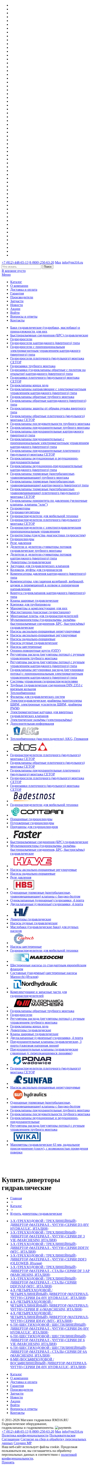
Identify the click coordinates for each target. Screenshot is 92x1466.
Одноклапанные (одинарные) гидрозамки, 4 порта (47, 900)
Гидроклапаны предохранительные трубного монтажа (50, 427)
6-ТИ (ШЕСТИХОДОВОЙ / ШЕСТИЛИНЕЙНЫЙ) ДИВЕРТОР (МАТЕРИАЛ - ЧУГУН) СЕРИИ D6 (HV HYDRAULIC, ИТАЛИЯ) (49, 1328)
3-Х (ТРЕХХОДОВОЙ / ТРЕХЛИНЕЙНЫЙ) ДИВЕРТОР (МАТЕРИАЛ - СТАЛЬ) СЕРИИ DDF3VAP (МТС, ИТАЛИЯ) (43, 1282)
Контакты (17, 320)
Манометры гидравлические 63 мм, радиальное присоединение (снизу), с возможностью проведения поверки (49, 1148)
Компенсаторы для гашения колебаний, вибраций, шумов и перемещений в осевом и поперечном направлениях (47, 585)
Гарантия (17, 293)
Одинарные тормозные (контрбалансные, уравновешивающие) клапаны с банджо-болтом (45, 894)
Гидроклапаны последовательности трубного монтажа (50, 424)
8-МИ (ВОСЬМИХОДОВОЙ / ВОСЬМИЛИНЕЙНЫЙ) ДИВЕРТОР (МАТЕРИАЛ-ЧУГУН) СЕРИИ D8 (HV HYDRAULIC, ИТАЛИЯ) (48, 1363)
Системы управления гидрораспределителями (44, 681)
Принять (8, 1462)
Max (58, 262)
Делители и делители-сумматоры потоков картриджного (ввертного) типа (40, 556)
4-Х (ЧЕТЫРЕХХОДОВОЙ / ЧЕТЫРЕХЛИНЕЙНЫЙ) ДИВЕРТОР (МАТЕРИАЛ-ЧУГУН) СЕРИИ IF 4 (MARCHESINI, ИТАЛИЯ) (49, 1305)
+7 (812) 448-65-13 (15, 262)
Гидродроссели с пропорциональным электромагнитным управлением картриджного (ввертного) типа (45, 350)
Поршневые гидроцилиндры (31, 819)
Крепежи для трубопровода (30, 604)
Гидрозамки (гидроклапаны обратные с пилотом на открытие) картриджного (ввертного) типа (48, 372)
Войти (15, 312)
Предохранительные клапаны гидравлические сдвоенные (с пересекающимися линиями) (44, 1051)
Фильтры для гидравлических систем (37, 697)
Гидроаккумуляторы (25, 512)
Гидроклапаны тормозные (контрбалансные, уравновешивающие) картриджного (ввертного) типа (49, 483)
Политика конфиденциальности (25, 1435)
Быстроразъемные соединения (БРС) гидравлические (49, 335)
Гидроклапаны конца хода (29, 385)
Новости (16, 305)
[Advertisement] (27, 1164)
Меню (6, 274)
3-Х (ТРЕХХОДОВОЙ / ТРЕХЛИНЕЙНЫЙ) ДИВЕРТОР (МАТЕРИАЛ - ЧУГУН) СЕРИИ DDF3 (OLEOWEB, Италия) (48, 1259)
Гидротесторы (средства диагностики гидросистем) (48, 535)
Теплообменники (23, 693)
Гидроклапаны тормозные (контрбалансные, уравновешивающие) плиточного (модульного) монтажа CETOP (44, 493)
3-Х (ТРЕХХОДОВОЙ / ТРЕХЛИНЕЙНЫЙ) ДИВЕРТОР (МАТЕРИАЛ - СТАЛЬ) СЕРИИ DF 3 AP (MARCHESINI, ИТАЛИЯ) (50, 1271)
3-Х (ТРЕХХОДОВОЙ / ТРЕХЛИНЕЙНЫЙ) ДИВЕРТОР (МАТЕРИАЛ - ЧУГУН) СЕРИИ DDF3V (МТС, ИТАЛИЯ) (49, 1247)
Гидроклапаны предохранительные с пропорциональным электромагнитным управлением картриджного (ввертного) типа (49, 443)
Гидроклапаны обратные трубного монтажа (42, 397)
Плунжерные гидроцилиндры (32, 823)
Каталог (16, 282)
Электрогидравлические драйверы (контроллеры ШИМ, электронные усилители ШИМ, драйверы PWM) (46, 704)
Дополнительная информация (32, 723)
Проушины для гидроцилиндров (34, 827)
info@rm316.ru (72, 262)
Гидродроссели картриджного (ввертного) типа (45, 343)
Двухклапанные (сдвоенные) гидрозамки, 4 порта (46, 904)
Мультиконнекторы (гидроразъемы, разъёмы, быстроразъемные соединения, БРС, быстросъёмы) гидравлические (47, 623)
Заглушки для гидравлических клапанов (39, 566)
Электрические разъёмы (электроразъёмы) (41, 720)
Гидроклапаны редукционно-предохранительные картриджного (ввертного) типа (46, 468)
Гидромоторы (20, 508)
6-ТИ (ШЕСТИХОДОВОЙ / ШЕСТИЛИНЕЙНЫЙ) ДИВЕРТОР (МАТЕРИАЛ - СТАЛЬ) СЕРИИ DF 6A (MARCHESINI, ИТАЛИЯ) (48, 1351)
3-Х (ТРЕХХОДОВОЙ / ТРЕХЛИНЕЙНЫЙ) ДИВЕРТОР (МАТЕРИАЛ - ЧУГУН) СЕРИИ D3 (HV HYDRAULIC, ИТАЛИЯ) (49, 1224)
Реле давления (20, 543)
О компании (19, 286)
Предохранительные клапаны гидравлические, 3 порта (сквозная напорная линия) (46, 1043)
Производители (21, 297)
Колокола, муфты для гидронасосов (36, 570)
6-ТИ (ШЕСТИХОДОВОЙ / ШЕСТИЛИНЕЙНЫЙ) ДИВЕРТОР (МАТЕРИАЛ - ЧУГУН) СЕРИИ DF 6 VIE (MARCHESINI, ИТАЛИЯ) (48, 1340)
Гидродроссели (21, 339)
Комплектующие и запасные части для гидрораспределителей (38, 994)
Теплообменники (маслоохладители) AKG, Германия (49, 739)
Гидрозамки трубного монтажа (32, 366)
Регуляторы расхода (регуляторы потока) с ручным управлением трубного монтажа (47, 656)
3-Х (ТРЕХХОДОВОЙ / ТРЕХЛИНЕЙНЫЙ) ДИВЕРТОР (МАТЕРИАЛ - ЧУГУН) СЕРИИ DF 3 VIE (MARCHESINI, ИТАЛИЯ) (47, 1236)
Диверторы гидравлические (30, 562)
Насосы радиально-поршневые (32, 639)
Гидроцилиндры (22, 539)
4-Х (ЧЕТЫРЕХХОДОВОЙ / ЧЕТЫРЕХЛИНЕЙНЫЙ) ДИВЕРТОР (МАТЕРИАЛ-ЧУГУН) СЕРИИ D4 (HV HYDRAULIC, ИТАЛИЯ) (49, 1294)
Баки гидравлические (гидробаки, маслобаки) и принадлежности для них (45, 329)
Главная (16, 1198)
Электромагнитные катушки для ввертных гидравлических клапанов (41, 714)
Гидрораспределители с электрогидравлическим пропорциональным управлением (45, 529)
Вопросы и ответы (23, 316)
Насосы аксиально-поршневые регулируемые (43, 635)
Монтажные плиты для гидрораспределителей (44, 616)
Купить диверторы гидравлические (36, 1213)
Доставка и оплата (23, 289)
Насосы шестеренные (26, 647)
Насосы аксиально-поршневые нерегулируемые (45, 631)
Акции (15, 309)
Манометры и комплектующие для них (38, 608)
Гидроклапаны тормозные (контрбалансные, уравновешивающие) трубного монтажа (42, 475)
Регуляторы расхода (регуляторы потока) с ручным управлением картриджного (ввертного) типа (47, 664)
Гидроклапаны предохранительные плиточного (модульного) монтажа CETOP (45, 452)
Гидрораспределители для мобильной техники (44, 516)
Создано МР (23, 1443)
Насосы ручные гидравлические (34, 643)
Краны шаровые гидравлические (34, 600)
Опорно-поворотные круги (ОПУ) (35, 650)
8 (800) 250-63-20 (41, 262)
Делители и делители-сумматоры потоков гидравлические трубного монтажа (40, 548)
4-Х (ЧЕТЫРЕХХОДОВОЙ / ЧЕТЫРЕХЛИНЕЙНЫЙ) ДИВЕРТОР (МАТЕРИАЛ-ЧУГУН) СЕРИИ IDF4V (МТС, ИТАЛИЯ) (49, 1317)
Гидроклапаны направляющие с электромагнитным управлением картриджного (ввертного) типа (48, 391)
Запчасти (17, 301)
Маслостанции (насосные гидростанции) (40, 612)
